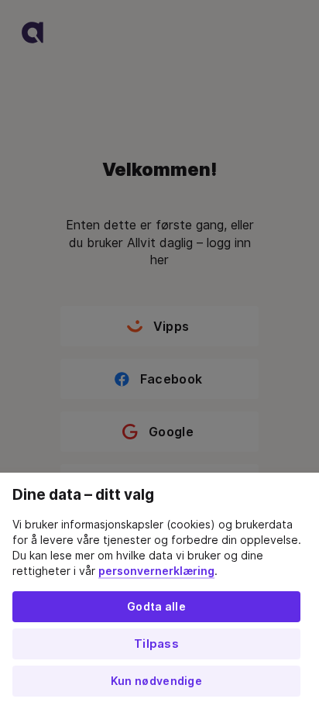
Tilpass (156, 644)
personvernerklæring (156, 571)
